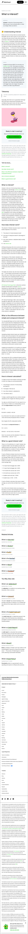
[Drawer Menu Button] (26, 2)
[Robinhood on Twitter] (2, 799)
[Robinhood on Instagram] (5, 799)
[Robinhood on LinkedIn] (7, 799)
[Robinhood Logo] (6, 2)
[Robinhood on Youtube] (13, 799)
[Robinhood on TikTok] (10, 799)
